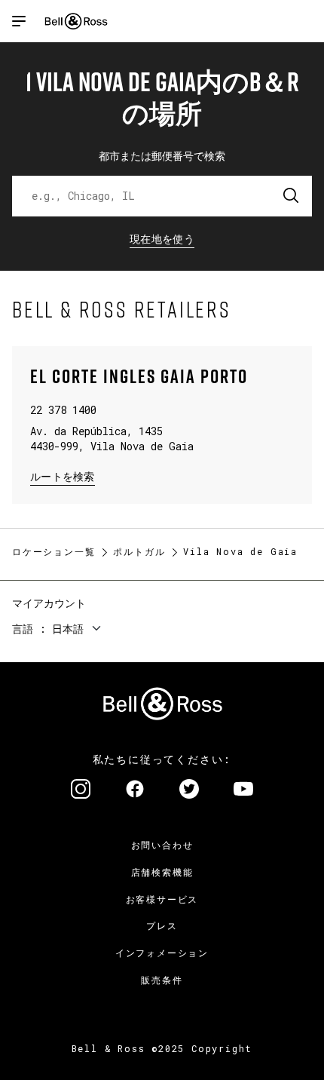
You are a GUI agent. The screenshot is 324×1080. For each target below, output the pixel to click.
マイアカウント (49, 603)
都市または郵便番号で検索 (162, 156)
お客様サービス (162, 899)
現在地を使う (162, 239)
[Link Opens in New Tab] (81, 790)
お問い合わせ (162, 845)
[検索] (291, 196)
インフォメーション (162, 953)
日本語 (68, 628)
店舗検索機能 (162, 872)
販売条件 (161, 980)
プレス (161, 925)
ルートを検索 (62, 475)
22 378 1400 (63, 410)
